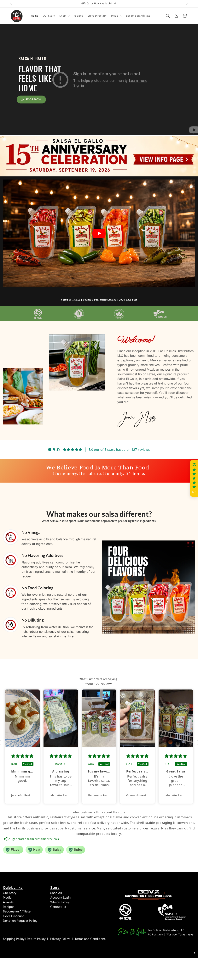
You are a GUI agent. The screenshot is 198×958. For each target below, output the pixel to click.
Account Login (60, 897)
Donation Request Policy (20, 921)
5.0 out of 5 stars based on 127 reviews (119, 449)
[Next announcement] (187, 3)
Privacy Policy (60, 939)
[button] (64, 16)
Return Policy (36, 939)
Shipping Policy (14, 939)
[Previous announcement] (11, 3)
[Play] (99, 233)
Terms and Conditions (90, 939)
